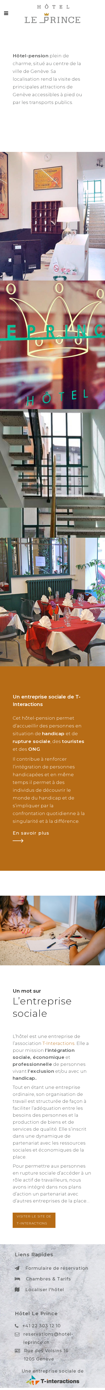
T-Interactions (59, 1043)
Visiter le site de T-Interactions (34, 1219)
